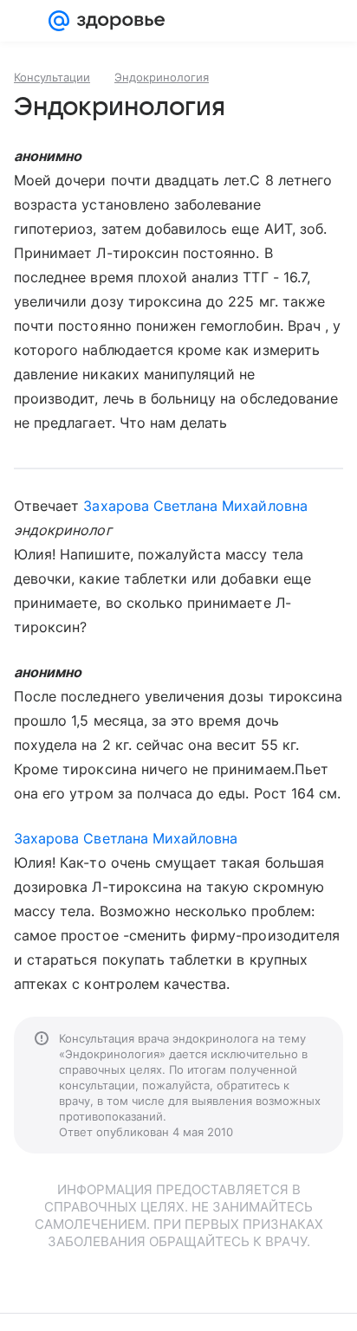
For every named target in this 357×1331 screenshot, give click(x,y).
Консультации (52, 77)
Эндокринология (161, 77)
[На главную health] (117, 21)
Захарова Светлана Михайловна (195, 505)
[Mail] (59, 21)
